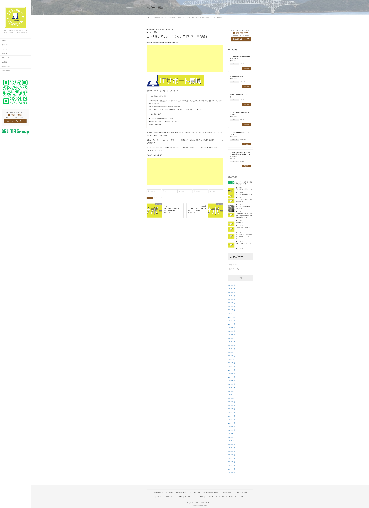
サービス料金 (188, 497)
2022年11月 (232, 303)
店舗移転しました (241, 222)
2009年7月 (231, 409)
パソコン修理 (209, 497)
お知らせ (4, 53)
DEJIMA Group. (203, 505)
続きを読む (247, 68)
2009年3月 (231, 423)
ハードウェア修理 (198, 497)
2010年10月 (232, 359)
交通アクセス (232, 497)
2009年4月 (231, 419)
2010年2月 (231, 384)
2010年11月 (232, 356)
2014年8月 (231, 331)
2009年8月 (231, 405)
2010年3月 (231, 380)
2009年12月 (232, 391)
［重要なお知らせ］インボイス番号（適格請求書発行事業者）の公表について (240, 154)
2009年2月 (231, 426)
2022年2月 (231, 310)
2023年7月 (231, 296)
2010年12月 (232, 352)
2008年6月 (231, 455)
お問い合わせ (6, 70)
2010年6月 (231, 370)
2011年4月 (231, 345)
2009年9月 (231, 402)
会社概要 (4, 62)
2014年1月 (231, 334)
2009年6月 (231, 412)
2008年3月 (231, 465)
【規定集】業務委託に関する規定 (211, 492)
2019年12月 (232, 317)
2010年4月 (231, 377)
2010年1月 (231, 388)
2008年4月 (231, 462)
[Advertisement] (204, 58)
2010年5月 (231, 373)
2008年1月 (231, 472)
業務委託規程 (6, 66)
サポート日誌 (6, 57)
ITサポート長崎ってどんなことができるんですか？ (235, 492)
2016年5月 (231, 327)
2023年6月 (231, 299)
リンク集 (217, 497)
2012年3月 (231, 342)
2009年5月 (231, 416)
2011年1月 (231, 349)
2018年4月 (231, 324)
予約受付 (4, 49)
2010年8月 (231, 363)
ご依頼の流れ (169, 497)
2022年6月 (231, 306)
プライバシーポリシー (194, 492)
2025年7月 (231, 285)
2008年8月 (231, 448)
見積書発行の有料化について (239, 76)
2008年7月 (231, 451)
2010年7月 (231, 366)
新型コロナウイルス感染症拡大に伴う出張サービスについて (244, 236)
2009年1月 (231, 430)
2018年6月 (231, 320)
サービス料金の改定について (239, 94)
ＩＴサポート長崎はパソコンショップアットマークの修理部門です (168, 492)
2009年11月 (232, 395)
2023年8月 (231, 292)
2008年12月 (232, 433)
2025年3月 (231, 289)
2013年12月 (232, 338)
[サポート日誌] (154, 210)
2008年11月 (232, 437)
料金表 (4, 40)
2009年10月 (232, 398)
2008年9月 (231, 444)
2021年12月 (232, 313)
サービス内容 (178, 497)
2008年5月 (231, 458)
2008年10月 (232, 441)
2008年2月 (231, 469)
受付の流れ (5, 45)
